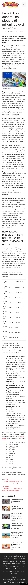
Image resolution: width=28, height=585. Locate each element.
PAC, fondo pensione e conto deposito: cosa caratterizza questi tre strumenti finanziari (16, 517)
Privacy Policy (14, 582)
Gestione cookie (24, 583)
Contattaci (14, 573)
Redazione (6, 582)
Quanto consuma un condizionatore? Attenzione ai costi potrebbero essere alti (16, 546)
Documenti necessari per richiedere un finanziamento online (17, 501)
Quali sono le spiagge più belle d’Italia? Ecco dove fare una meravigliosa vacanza (17, 535)
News (6, 479)
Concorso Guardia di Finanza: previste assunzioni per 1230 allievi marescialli (12, 484)
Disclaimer (21, 582)
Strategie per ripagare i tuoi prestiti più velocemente (17, 508)
